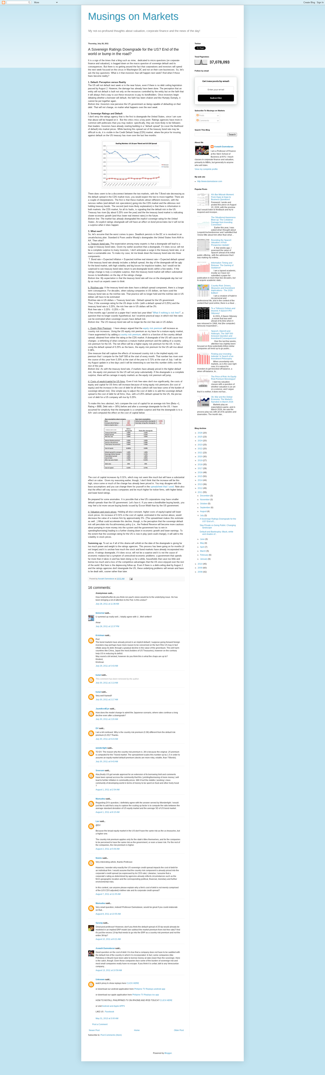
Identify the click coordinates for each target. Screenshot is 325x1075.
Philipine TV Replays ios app (145, 995)
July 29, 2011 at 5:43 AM (107, 666)
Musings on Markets (133, 16)
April (202, 547)
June (202, 539)
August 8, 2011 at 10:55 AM (108, 914)
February (204, 555)
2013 (200, 484)
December (205, 495)
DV (97, 728)
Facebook (109, 1011)
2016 (200, 472)
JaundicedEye (102, 709)
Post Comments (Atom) (111, 1035)
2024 (200, 440)
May (202, 543)
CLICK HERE (133, 983)
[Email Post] (131, 579)
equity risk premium (153, 328)
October (204, 503)
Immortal (100, 613)
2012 (200, 488)
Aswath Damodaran (105, 948)
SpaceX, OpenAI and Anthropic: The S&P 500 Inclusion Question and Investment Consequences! (223, 335)
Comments (204, 120)
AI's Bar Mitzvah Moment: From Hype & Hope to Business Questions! (222, 197)
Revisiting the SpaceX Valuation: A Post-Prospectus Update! (221, 242)
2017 (200, 468)
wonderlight (101, 748)
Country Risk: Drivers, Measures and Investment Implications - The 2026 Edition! (223, 289)
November (205, 499)
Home (137, 1030)
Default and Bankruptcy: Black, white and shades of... (216, 533)
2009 (200, 568)
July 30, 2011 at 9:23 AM (107, 739)
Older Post (179, 1030)
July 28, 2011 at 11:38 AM (107, 604)
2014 (200, 480)
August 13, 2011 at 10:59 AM (109, 970)
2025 (200, 437)
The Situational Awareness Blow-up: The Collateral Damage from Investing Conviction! (223, 221)
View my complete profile (206, 169)
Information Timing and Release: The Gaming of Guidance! (222, 265)
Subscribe (216, 98)
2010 (200, 564)
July (202, 515)
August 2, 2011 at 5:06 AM (108, 849)
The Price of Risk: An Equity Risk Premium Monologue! (223, 377)
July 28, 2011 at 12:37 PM (107, 626)
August (203, 511)
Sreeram (100, 770)
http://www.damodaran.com (209, 181)
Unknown (100, 979)
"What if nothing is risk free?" (166, 312)
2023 (200, 445)
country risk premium (130, 334)
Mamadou (100, 799)
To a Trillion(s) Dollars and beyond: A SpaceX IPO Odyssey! (223, 310)
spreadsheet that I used (162, 486)
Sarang (99, 923)
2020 (200, 456)
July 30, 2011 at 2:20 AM (107, 719)
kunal (98, 675)
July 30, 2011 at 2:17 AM (107, 699)
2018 (200, 464)
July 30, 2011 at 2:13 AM (107, 683)
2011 (200, 492)
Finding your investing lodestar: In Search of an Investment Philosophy (222, 356)
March (203, 551)
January (204, 559)
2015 (200, 476)
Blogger (168, 1053)
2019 (200, 460)
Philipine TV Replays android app (149, 989)
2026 (200, 433)
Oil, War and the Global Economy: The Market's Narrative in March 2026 (222, 399)
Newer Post (94, 1030)
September (205, 507)
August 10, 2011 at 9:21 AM (108, 939)
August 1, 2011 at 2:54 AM (108, 789)
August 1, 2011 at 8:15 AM (108, 812)
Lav (97, 821)
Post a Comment (99, 1024)
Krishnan (100, 635)
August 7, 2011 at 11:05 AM (108, 894)
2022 (200, 448)
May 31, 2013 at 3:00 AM (107, 1018)
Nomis (99, 858)
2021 (200, 452)
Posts (201, 115)
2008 (200, 572)
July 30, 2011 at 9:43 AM (107, 761)
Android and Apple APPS (113, 1006)
